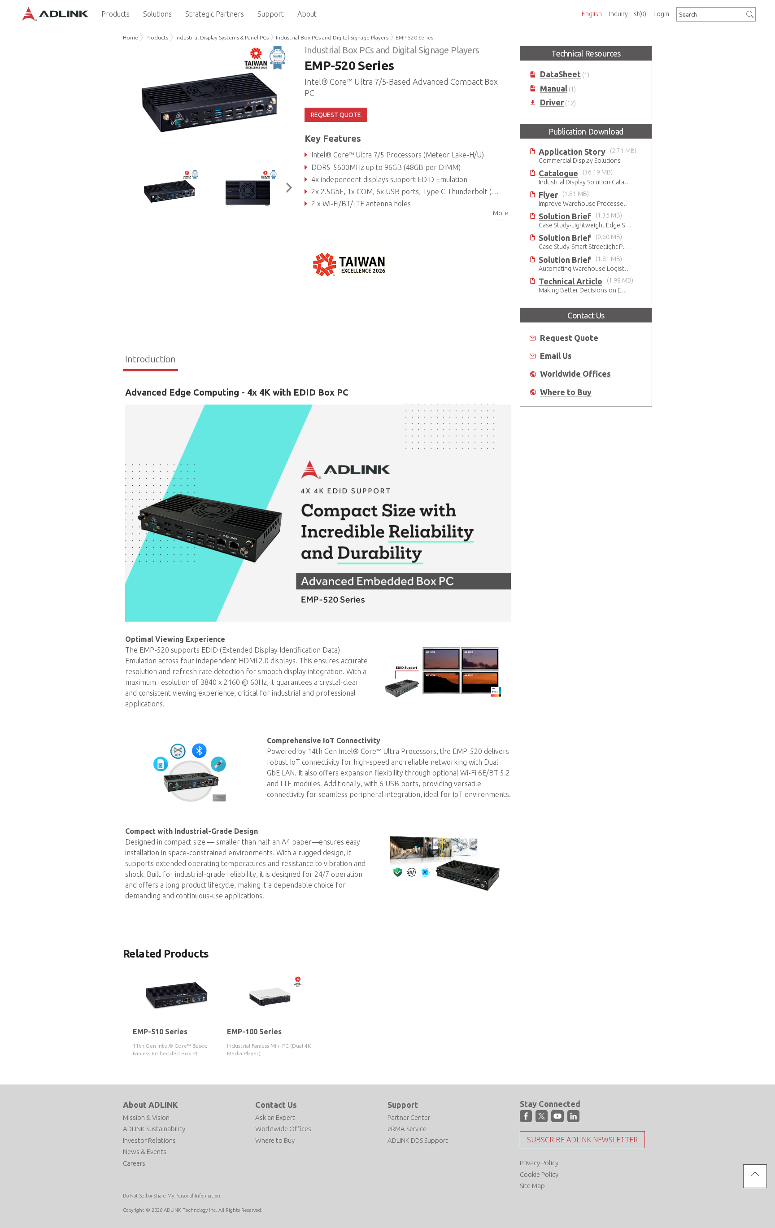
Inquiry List (627, 13)
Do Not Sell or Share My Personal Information (171, 1195)
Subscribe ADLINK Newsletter (582, 1140)
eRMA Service (407, 1128)
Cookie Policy (539, 1174)
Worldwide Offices (575, 374)
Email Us (556, 356)
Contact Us (276, 1104)
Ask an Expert (275, 1117)
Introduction (150, 359)
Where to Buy (566, 392)
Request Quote (569, 338)
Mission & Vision (146, 1117)
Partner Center (409, 1117)
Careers (134, 1163)
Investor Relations (149, 1140)
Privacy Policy (539, 1163)
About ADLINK (150, 1104)
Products (156, 37)
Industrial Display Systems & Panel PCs (222, 37)
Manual (553, 88)
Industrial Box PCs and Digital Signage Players (332, 37)
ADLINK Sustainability (154, 1128)
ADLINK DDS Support (418, 1140)
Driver (552, 102)
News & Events (144, 1151)
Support (403, 1104)
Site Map (532, 1185)
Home (130, 37)
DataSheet (560, 74)
